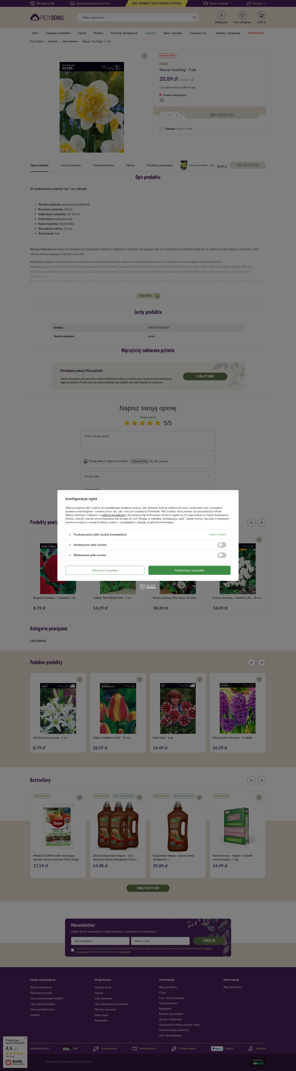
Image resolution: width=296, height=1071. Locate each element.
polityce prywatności (114, 515)
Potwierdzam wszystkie (189, 570)
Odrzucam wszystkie (105, 570)
